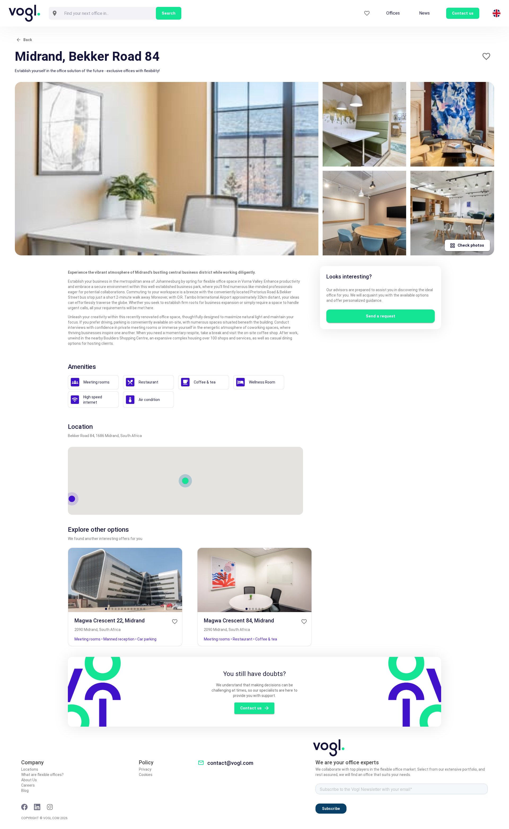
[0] (367, 13)
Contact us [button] (462, 13)
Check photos (471, 245)
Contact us (251, 708)
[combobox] (108, 13)
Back (27, 40)
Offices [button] (393, 13)
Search (168, 13)
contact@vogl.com (230, 763)
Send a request (380, 316)
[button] (486, 56)
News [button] (424, 13)
